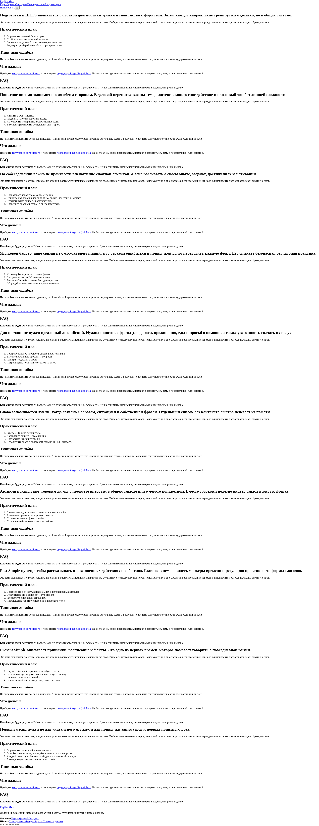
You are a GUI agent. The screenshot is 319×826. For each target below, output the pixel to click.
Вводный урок (53, 4)
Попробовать (7, 7)
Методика (21, 4)
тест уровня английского (26, 73)
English (7, 1)
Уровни (11, 4)
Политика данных (53, 821)
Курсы (3, 4)
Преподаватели (36, 4)
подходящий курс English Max (74, 73)
